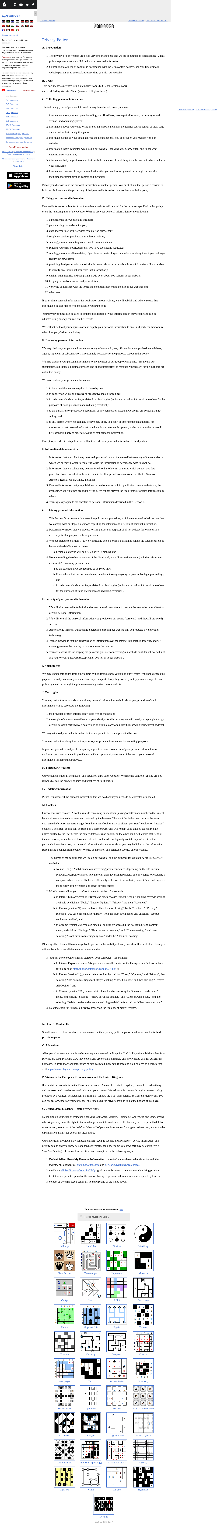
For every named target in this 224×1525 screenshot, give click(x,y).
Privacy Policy (18, 166)
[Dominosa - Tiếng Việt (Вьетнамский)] (13, 30)
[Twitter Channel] (27, 5)
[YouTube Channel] (21, 5)
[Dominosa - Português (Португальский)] (27, 26)
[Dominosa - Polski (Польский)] (27, 22)
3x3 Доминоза (12, 96)
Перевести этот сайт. (11, 35)
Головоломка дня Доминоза (17, 133)
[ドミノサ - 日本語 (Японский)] (8, 30)
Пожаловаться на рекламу (156, 20)
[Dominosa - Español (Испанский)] (8, 26)
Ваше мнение (7, 152)
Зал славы (31, 159)
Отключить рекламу (136, 20)
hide (121, 1210)
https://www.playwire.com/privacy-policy (70, 1069)
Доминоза (11, 15)
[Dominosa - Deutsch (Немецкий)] (32, 22)
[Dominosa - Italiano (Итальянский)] (18, 30)
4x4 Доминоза (12, 100)
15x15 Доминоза (13, 125)
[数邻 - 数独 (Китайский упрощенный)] (4, 26)
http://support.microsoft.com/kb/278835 (94, 968)
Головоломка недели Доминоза (19, 138)
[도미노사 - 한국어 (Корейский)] (22, 26)
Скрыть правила (28, 90)
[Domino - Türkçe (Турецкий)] (22, 22)
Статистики (19, 161)
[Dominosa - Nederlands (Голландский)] (18, 22)
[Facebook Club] (34, 5)
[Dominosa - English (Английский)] (4, 22)
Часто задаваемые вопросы (18, 154)
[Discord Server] (15, 5)
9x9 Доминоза (12, 121)
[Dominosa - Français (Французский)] (4, 30)
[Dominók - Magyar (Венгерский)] (13, 26)
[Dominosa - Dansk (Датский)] (32, 26)
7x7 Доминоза (12, 112)
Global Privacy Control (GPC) (78, 1170)
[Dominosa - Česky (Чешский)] (18, 26)
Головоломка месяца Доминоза (19, 142)
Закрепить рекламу (48, 20)
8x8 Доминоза (12, 117)
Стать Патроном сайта (18, 147)
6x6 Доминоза (12, 108)
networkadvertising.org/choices (122, 1164)
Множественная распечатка (13, 159)
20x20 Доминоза (13, 129)
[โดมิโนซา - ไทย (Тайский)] (13, 22)
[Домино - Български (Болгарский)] (8, 22)
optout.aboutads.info (88, 1164)
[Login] (4, 5)
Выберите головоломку (24, 152)
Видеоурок (11, 90)
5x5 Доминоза (12, 104)
